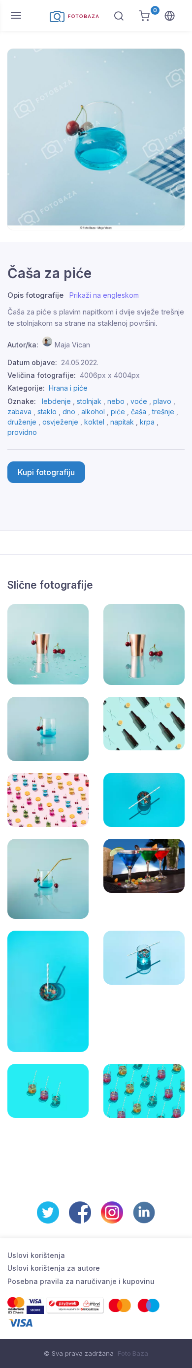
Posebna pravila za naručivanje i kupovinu (81, 1281)
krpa (147, 422)
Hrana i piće (68, 388)
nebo (116, 401)
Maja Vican (72, 345)
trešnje (163, 411)
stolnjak (89, 401)
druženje (21, 422)
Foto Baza (133, 1353)
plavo (162, 401)
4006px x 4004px (110, 375)
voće (138, 401)
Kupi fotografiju (46, 472)
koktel (94, 422)
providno (22, 432)
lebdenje (56, 401)
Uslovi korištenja (36, 1255)
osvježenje (60, 422)
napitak (122, 422)
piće (118, 411)
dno (69, 411)
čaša (138, 411)
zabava (19, 411)
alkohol (93, 411)
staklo (47, 411)
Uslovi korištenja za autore (53, 1268)
